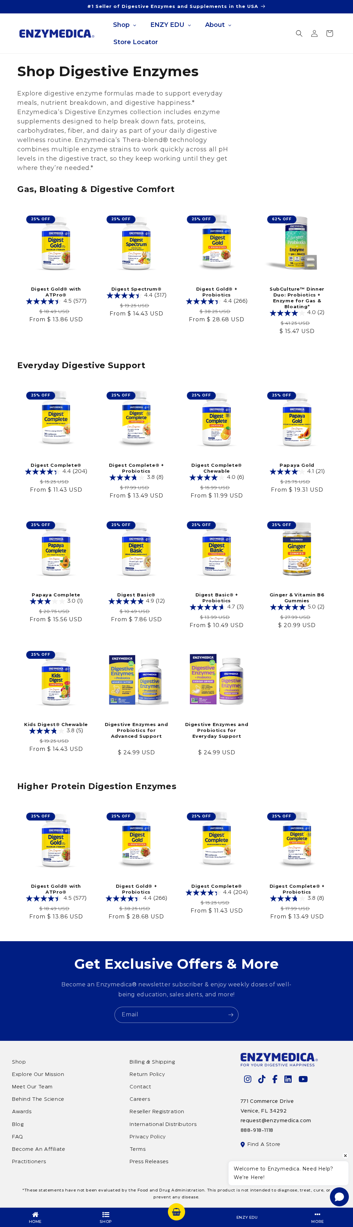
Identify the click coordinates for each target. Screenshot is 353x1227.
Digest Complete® (56, 465)
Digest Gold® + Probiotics (216, 292)
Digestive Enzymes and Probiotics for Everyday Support (217, 730)
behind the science (38, 1099)
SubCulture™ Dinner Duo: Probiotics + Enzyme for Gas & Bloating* (297, 297)
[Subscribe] (230, 1015)
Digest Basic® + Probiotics (216, 597)
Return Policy (147, 1075)
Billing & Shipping (152, 1062)
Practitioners (29, 1162)
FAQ (17, 1137)
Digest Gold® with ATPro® (56, 292)
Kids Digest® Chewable (56, 724)
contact (140, 1087)
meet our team (32, 1087)
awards (22, 1112)
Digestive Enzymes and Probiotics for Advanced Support (136, 730)
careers (140, 1099)
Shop (19, 1062)
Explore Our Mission (38, 1075)
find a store (264, 1145)
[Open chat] (339, 1196)
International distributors (163, 1125)
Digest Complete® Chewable (216, 468)
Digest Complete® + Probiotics (136, 468)
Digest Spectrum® (136, 289)
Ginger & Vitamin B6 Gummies (297, 597)
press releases (149, 1162)
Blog (17, 1125)
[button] (299, 33)
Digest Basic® (136, 594)
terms (137, 1149)
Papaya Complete (56, 594)
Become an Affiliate (38, 1149)
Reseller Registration (157, 1112)
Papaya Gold (297, 465)
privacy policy (147, 1137)
